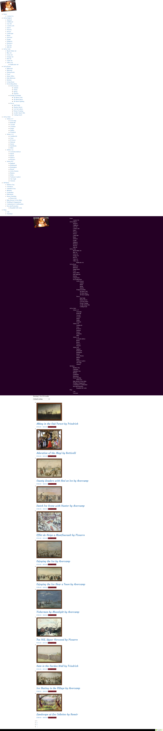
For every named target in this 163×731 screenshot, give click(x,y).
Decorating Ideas (12, 84)
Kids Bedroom (11, 78)
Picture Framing (18, 111)
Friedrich (13, 132)
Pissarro (12, 159)
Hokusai (12, 142)
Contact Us (10, 16)
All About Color (18, 97)
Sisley (12, 175)
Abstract (9, 20)
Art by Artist (6, 117)
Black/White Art (11, 51)
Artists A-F (10, 119)
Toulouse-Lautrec (15, 177)
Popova (12, 157)
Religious (9, 41)
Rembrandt (13, 165)
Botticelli (12, 122)
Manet (12, 153)
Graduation (10, 192)
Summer (16, 93)
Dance (9, 28)
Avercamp (13, 120)
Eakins (12, 130)
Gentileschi (13, 136)
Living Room (10, 82)
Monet (12, 155)
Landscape (10, 33)
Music (8, 35)
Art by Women (14, 171)
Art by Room (7, 66)
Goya (11, 138)
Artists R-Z (10, 161)
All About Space (18, 99)
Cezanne (12, 126)
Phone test (13, 198)
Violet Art (9, 60)
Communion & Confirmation (15, 204)
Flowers (9, 29)
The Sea (9, 45)
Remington (13, 167)
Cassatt (12, 124)
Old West (9, 37)
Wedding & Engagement (14, 202)
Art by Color (7, 49)
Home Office (10, 76)
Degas (12, 128)
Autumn (16, 88)
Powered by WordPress (40, 730)
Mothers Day (10, 184)
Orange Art (10, 57)
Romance (9, 43)
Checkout (9, 214)
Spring (15, 91)
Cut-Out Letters (18, 109)
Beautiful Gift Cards (16, 208)
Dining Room (11, 72)
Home (5, 14)
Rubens (12, 173)
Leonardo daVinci (15, 152)
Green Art (10, 55)
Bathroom (10, 68)
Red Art (9, 58)
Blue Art (9, 53)
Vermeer (12, 181)
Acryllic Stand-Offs (19, 113)
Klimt (11, 148)
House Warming (11, 196)
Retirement (10, 194)
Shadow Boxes (18, 107)
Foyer (8, 74)
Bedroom (9, 70)
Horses (9, 31)
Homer (12, 144)
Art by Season (14, 86)
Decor (12, 103)
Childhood (10, 22)
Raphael (12, 163)
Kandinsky (13, 146)
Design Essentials (15, 95)
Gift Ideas (6, 183)
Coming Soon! (18, 115)
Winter (15, 90)
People (9, 39)
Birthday (9, 190)
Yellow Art (10, 62)
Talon (54, 730)
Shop (4, 210)
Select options (52, 427)
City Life (9, 24)
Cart (8, 212)
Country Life (10, 26)
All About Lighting (19, 101)
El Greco (13, 140)
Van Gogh (13, 179)
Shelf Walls (17, 105)
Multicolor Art (14, 64)
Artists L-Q (10, 150)
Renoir (12, 169)
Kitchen (9, 80)
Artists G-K (10, 134)
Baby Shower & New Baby (14, 200)
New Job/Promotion (12, 206)
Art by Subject (7, 18)
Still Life (9, 47)
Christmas (10, 186)
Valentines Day (11, 188)
